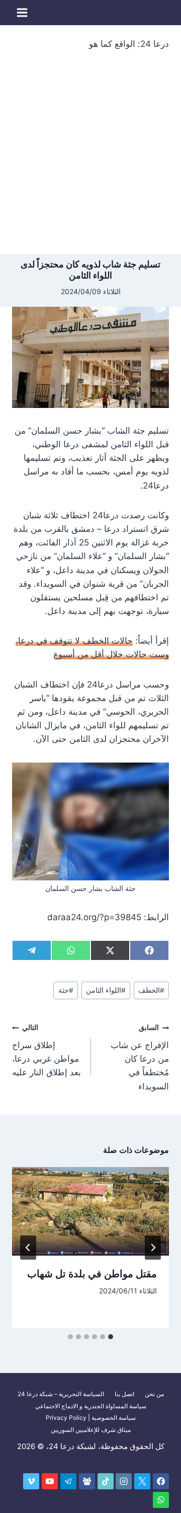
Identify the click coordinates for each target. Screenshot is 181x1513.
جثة (65, 990)
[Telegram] (68, 1481)
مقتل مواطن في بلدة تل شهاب (92, 1274)
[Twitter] (142, 1481)
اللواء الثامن (106, 990)
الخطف (151, 990)
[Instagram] (124, 1481)
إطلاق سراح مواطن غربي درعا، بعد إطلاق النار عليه (46, 1050)
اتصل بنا (124, 1394)
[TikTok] (106, 1481)
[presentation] (90, 1211)
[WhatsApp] (161, 1500)
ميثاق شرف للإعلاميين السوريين (91, 1429)
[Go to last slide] (153, 1247)
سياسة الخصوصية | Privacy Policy (91, 1417)
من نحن (154, 1394)
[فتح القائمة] (22, 12)
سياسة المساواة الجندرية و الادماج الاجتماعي (90, 1406)
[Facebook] (161, 1481)
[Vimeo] (31, 1481)
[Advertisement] (90, 158)
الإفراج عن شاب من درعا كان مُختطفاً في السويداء (140, 1057)
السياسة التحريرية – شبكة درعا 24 (61, 1394)
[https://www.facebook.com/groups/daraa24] (87, 1481)
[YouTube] (50, 1481)
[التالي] (28, 1247)
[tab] (110, 1336)
